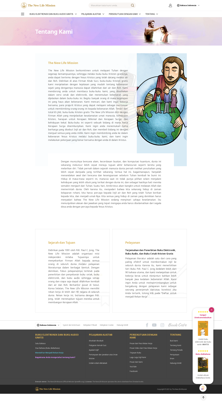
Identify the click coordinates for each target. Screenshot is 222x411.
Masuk (170, 5)
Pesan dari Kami (136, 362)
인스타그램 (162, 325)
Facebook (133, 371)
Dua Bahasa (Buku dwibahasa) (47, 348)
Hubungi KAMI (122, 325)
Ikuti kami (174, 340)
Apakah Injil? (94, 350)
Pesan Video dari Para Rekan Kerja (143, 348)
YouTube (133, 366)
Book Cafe (177, 325)
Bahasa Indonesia (188, 5)
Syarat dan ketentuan (71, 325)
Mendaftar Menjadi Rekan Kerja (49, 352)
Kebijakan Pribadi (90, 325)
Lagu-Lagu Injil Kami (138, 357)
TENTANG (175, 334)
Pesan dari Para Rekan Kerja (141, 343)
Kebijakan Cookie (107, 325)
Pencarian (132, 5)
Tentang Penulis (176, 350)
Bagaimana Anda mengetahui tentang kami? (55, 357)
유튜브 (154, 325)
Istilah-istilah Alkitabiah (98, 363)
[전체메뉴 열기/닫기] (23, 14)
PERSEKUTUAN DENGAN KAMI (143, 336)
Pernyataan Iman (174, 356)
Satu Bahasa (40, 343)
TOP (203, 397)
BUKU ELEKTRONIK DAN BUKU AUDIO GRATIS (56, 336)
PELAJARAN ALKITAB (100, 334)
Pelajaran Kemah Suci (97, 345)
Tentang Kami (175, 345)
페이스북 (147, 325)
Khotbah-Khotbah (96, 340)
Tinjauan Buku (135, 352)
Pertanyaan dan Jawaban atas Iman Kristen (103, 356)
